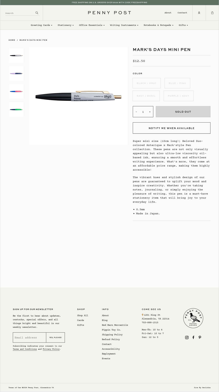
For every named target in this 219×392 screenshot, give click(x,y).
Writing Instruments (123, 25)
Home (12, 40)
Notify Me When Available (172, 128)
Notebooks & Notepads (157, 25)
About (168, 12)
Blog (104, 320)
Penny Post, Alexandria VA (41, 387)
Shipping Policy (112, 334)
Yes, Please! (55, 337)
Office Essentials (90, 25)
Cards (80, 320)
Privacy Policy (51, 349)
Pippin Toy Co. (111, 329)
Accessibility (111, 349)
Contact (182, 12)
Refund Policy (111, 339)
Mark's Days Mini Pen (33, 40)
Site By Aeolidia (202, 387)
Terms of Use (15, 387)
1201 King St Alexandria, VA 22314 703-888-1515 (155, 319)
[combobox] (19, 13)
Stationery (64, 25)
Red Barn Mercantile (115, 325)
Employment (109, 353)
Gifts (182, 25)
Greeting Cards (40, 25)
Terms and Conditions (25, 349)
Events (106, 358)
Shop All (82, 315)
